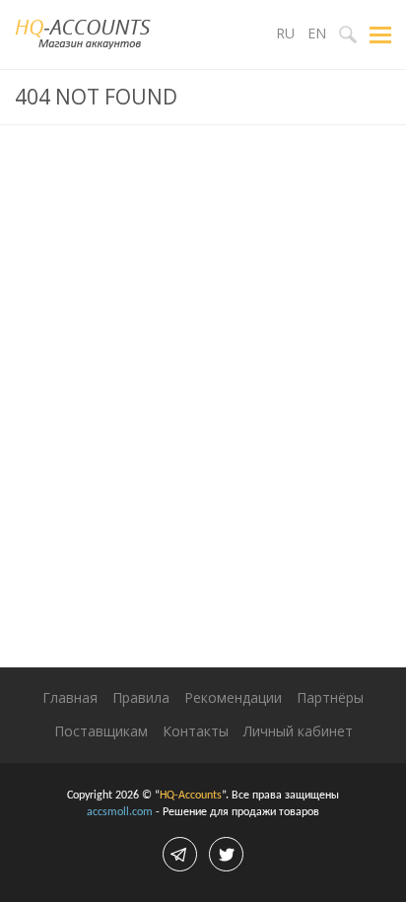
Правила (140, 697)
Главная (70, 697)
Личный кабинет (298, 731)
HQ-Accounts (191, 795)
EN (316, 33)
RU (285, 33)
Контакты (196, 731)
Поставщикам (101, 731)
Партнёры (330, 697)
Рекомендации (233, 697)
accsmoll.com (120, 812)
